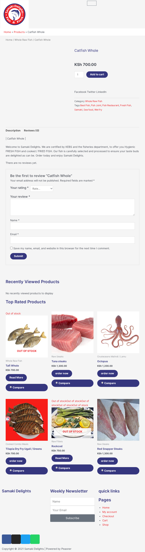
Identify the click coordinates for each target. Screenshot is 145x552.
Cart (105, 520)
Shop (105, 524)
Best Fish (85, 105)
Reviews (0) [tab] (31, 130)
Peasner (66, 548)
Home (9, 39)
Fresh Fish (125, 105)
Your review (20, 196)
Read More (16, 377)
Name (14, 220)
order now (61, 373)
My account (109, 511)
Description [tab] (13, 130)
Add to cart (97, 74)
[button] (80, 90)
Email (14, 234)
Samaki (78, 109)
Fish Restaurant (110, 105)
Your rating (19, 188)
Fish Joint (96, 105)
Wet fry (98, 109)
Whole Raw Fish (23, 39)
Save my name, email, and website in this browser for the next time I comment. (61, 248)
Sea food (88, 109)
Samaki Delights (16, 491)
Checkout (108, 516)
